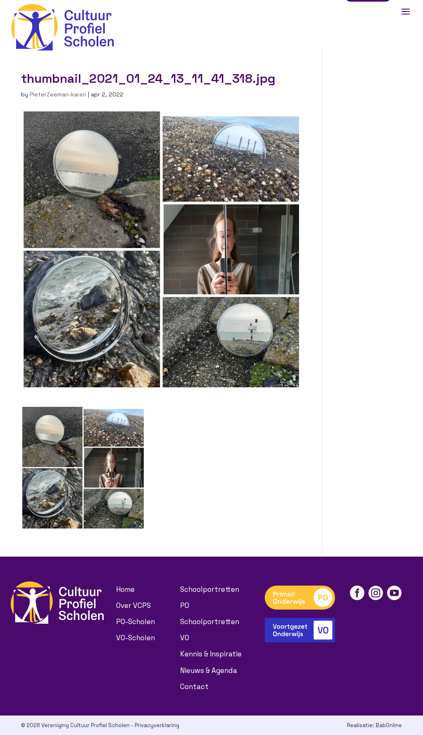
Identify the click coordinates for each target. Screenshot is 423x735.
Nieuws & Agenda (208, 670)
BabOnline (388, 725)
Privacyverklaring (157, 725)
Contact (194, 686)
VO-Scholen (135, 637)
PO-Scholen (135, 621)
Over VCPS (133, 605)
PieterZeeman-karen (58, 94)
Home (125, 589)
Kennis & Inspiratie (211, 653)
